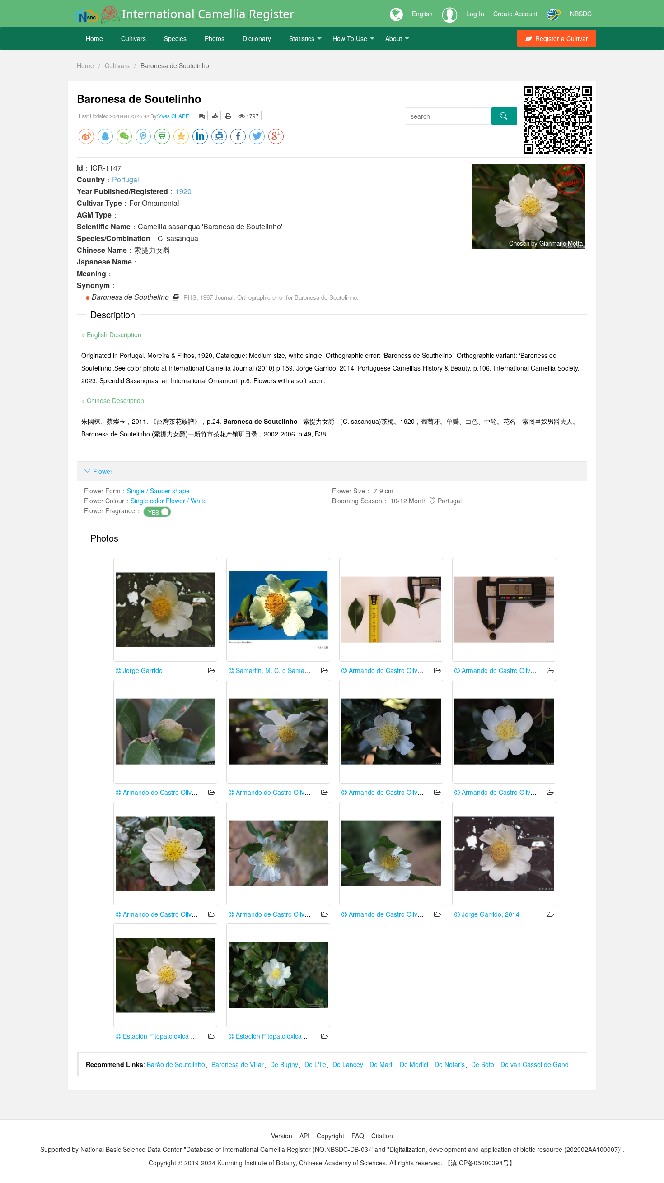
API (304, 1135)
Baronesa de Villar (237, 1064)
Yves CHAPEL (175, 116)
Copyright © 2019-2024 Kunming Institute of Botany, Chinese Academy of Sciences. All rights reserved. (296, 1162)
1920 (183, 191)
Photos (214, 38)
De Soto (482, 1064)
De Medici (414, 1064)
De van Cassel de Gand (534, 1064)
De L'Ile (315, 1064)
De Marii (381, 1064)
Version (281, 1135)
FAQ (357, 1135)
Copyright (330, 1135)
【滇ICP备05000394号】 (479, 1162)
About (393, 38)
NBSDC (581, 13)
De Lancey (347, 1064)
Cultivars (133, 38)
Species (175, 38)
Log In (475, 13)
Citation (382, 1135)
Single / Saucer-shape (158, 490)
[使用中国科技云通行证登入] (554, 13)
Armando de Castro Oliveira (387, 670)
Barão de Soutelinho (176, 1064)
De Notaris (450, 1064)
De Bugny (284, 1064)
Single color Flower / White (169, 500)
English (422, 13)
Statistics (301, 38)
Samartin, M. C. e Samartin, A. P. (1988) (292, 670)
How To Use (349, 38)
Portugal (125, 179)
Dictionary (257, 38)
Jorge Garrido (142, 670)
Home (94, 38)
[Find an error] (202, 115)
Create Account (515, 13)
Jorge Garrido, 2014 (489, 914)
